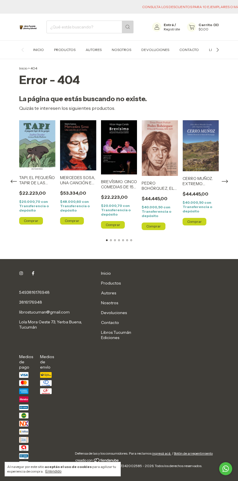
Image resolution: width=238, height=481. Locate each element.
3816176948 (30, 302)
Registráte (172, 29)
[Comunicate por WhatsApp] (225, 468)
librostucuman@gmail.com (44, 312)
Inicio (38, 50)
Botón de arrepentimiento (193, 453)
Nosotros (121, 50)
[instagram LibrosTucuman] (21, 273)
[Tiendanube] (97, 461)
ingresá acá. (161, 453)
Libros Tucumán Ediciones (116, 335)
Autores (94, 50)
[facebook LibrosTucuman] (33, 273)
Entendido (53, 471)
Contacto (189, 50)
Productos (64, 50)
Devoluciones (155, 50)
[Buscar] (128, 27)
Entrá (169, 25)
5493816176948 (34, 292)
